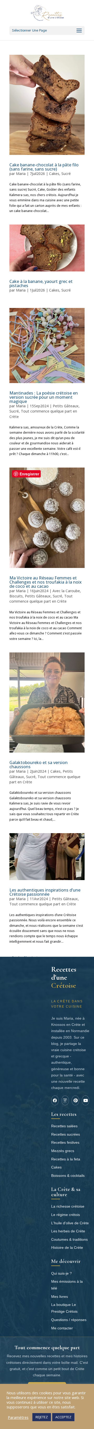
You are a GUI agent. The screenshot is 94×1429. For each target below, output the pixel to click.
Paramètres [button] (18, 1417)
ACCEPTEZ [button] (63, 1417)
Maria (21, 173)
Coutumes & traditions (69, 1239)
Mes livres (59, 1296)
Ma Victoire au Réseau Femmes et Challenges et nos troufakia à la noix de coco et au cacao (45, 582)
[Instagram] (65, 1100)
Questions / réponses (68, 1320)
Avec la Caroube (66, 590)
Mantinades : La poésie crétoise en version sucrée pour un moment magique (43, 397)
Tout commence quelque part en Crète (41, 599)
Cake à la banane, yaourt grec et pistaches (41, 283)
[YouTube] (85, 1100)
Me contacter (62, 1328)
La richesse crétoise (67, 1206)
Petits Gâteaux (66, 405)
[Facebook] (55, 1100)
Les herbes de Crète (68, 1231)
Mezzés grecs (62, 1151)
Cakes (54, 173)
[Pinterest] (75, 1100)
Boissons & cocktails (68, 1175)
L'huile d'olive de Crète (70, 1223)
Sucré (66, 173)
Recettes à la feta (65, 1159)
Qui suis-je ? (61, 1273)
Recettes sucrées (65, 1134)
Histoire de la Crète (67, 1247)
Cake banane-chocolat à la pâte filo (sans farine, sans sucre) (44, 167)
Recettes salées (64, 1126)
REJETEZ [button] (42, 1417)
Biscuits (16, 596)
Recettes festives (65, 1142)
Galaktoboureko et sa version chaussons (38, 765)
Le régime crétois (65, 1215)
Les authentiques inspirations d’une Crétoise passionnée (44, 892)
